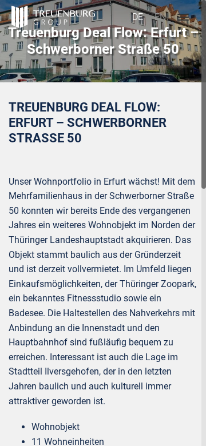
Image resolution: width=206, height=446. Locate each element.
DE (137, 16)
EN (160, 16)
